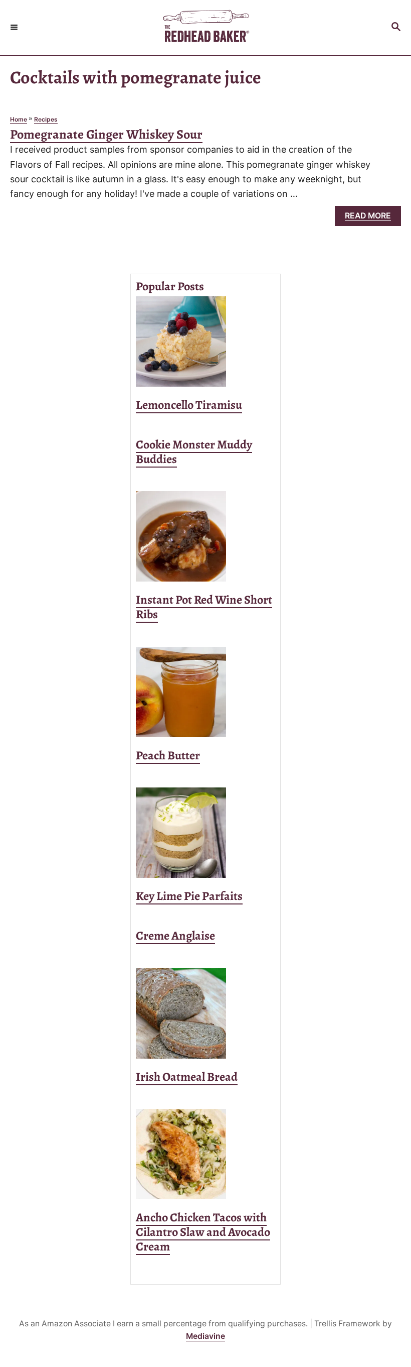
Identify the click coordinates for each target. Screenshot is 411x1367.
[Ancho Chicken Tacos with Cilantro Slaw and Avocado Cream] (205, 1154)
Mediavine (205, 1336)
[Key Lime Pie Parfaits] (205, 832)
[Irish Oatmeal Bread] (205, 1013)
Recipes (46, 119)
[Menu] (15, 28)
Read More (371, 218)
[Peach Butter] (205, 692)
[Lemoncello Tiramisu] (205, 341)
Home (18, 119)
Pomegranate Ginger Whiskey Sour (106, 134)
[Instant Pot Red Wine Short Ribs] (205, 536)
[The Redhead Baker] (205, 27)
